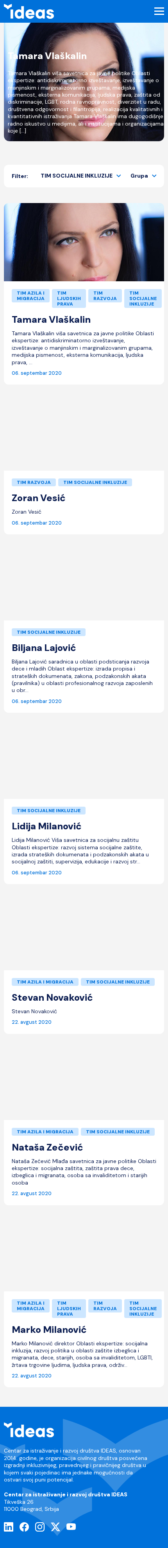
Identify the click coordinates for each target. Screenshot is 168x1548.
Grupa (139, 175)
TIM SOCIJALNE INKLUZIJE (77, 175)
